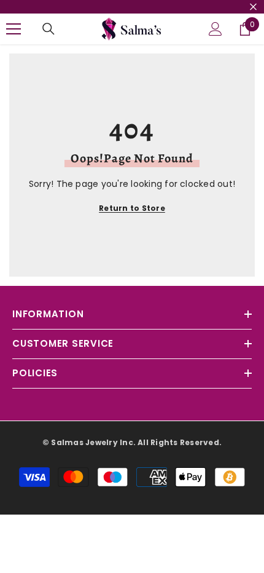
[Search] (48, 29)
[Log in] (215, 29)
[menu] (13, 29)
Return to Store (132, 208)
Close (253, 7)
